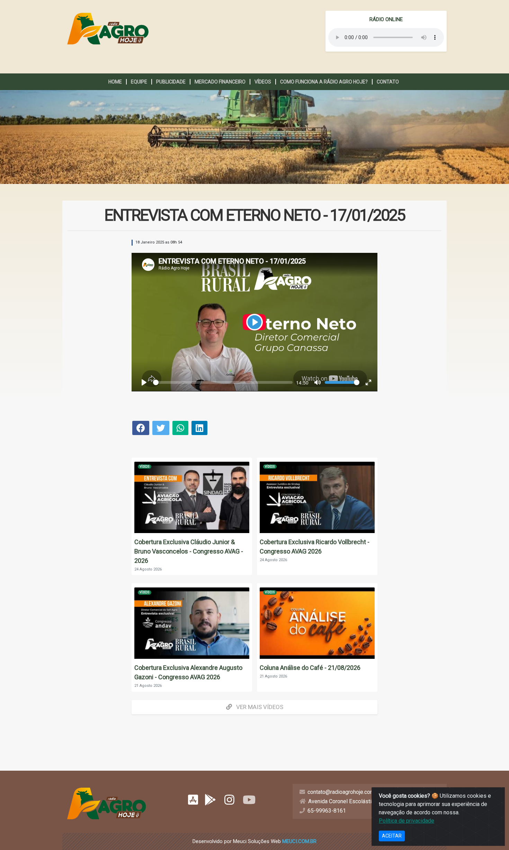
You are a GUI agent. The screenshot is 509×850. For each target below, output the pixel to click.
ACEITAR (392, 836)
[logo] (107, 28)
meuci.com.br (299, 841)
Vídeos (145, 466)
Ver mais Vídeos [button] (259, 706)
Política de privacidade (406, 820)
